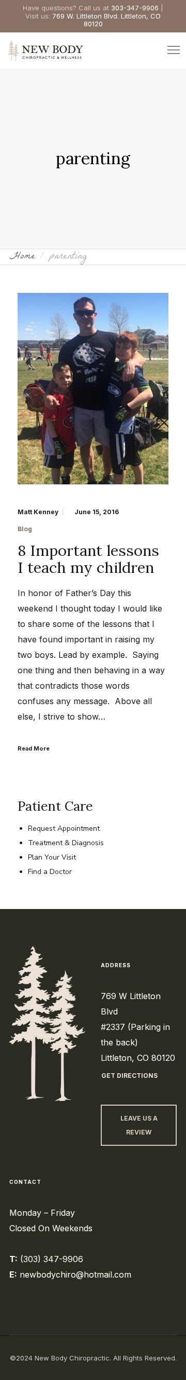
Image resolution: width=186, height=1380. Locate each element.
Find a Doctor (50, 872)
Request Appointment (64, 828)
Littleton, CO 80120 (138, 1058)
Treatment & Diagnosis (66, 843)
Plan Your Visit (52, 857)
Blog (25, 529)
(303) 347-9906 (51, 1259)
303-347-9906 (135, 8)
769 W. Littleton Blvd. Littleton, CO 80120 (106, 20)
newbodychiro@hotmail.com (75, 1274)
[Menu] (169, 50)
